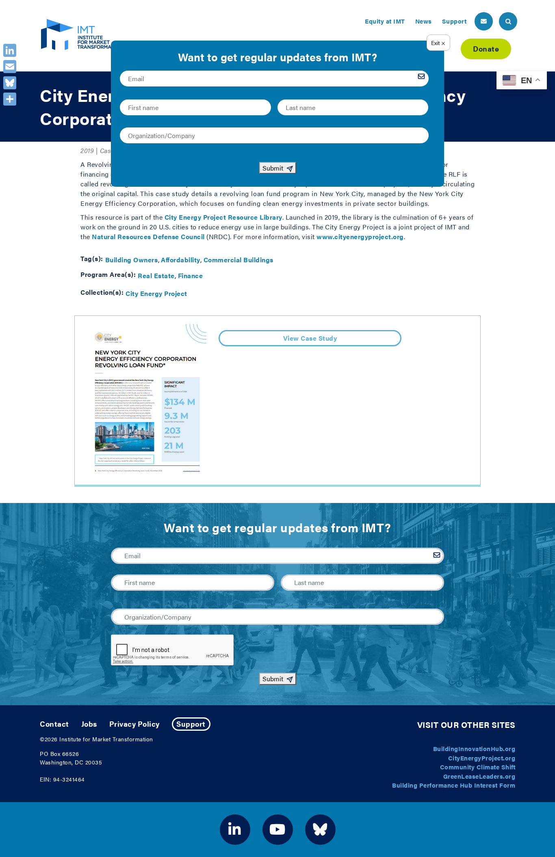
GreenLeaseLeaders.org (479, 776)
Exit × (438, 43)
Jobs (89, 724)
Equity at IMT (385, 21)
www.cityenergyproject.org (360, 236)
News (423, 21)
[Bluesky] (10, 83)
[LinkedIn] (10, 50)
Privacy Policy (134, 724)
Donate (486, 48)
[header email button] (484, 21)
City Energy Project (156, 293)
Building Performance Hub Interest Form (453, 785)
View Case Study (310, 338)
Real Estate (156, 275)
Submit (272, 678)
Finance (190, 275)
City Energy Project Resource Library (223, 217)
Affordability (180, 259)
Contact (54, 724)
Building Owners (131, 259)
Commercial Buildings (238, 259)
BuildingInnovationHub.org (474, 748)
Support (454, 21)
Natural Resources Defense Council (148, 236)
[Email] (10, 66)
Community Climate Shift (478, 766)
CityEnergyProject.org (482, 757)
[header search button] (508, 21)
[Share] (10, 99)
